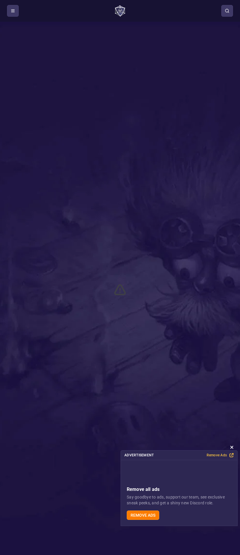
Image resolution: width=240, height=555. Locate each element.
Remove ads (143, 515)
